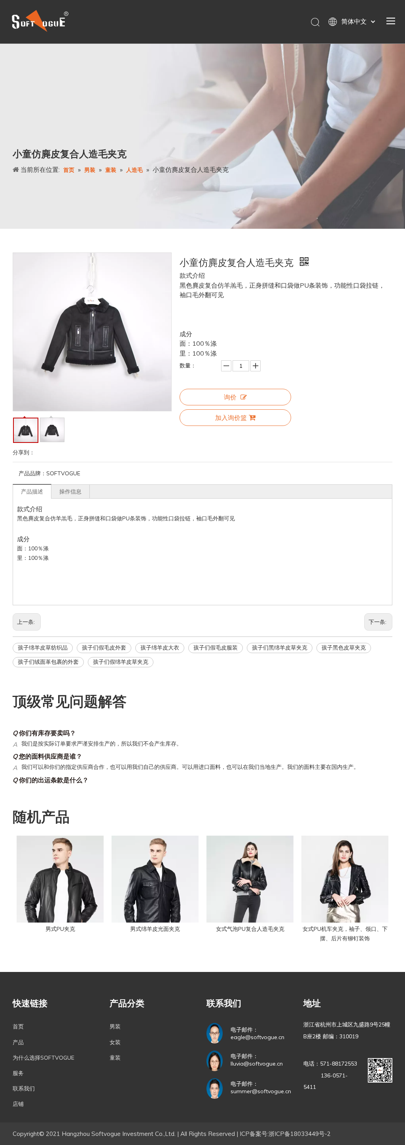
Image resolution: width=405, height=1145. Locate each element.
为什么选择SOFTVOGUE (43, 1057)
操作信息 (70, 491)
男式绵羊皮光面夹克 (155, 928)
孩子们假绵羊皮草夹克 (120, 661)
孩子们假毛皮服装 (215, 647)
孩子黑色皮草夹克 (344, 647)
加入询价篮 (231, 418)
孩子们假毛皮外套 (104, 647)
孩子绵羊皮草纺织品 (43, 647)
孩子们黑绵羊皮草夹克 (279, 647)
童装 (115, 1057)
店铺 (18, 1103)
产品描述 (32, 491)
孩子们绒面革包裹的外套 (48, 661)
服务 (18, 1073)
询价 (230, 397)
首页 (18, 1026)
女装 (115, 1042)
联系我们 (24, 1088)
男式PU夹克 (60, 928)
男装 (115, 1026)
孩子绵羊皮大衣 (159, 647)
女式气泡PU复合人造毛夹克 (250, 928)
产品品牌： (32, 473)
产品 (18, 1042)
